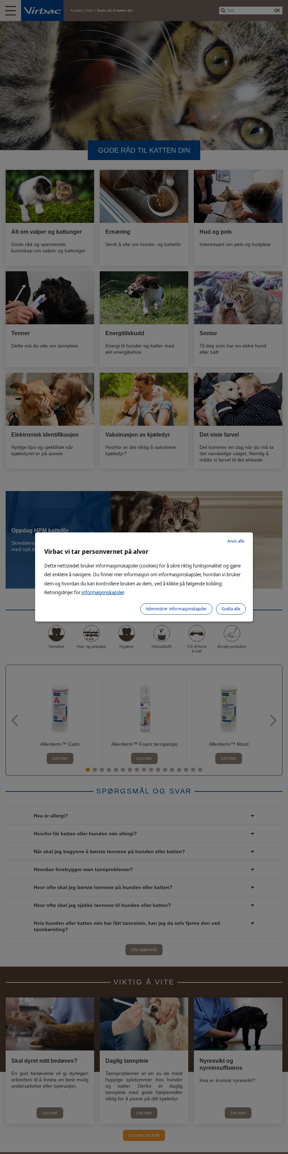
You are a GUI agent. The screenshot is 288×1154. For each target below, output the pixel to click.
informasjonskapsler (102, 592)
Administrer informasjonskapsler (176, 609)
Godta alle (231, 609)
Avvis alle (235, 541)
